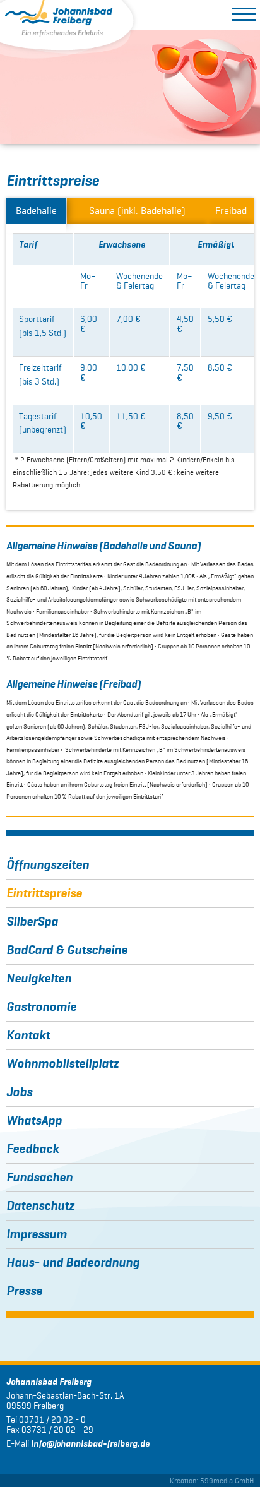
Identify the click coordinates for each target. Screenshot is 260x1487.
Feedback (32, 1149)
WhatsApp (34, 1120)
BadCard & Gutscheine (66, 950)
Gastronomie (41, 1007)
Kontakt (28, 1035)
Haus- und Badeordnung (72, 1263)
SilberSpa (32, 922)
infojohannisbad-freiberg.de (90, 1444)
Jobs (19, 1092)
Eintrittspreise (44, 893)
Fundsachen (39, 1177)
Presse (24, 1291)
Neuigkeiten (38, 978)
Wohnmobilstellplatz (62, 1064)
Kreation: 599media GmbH (212, 1480)
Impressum (36, 1234)
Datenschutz (40, 1206)
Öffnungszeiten (47, 865)
